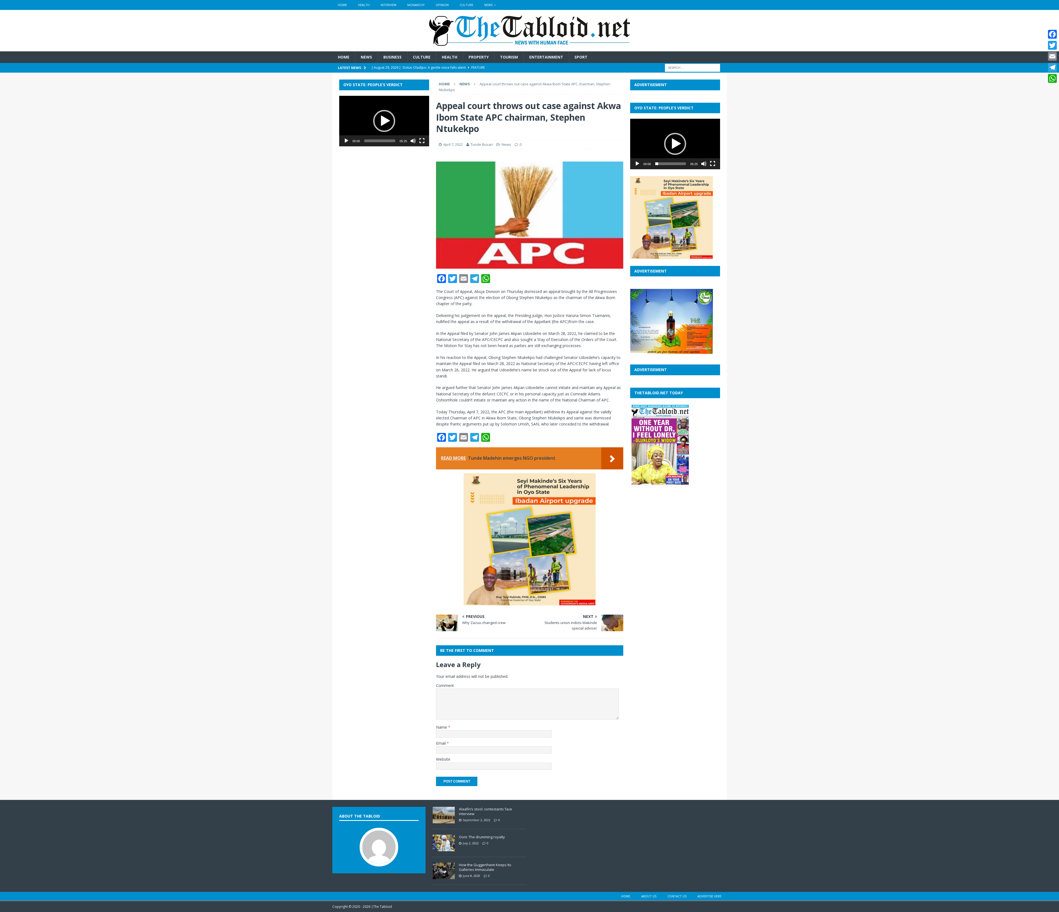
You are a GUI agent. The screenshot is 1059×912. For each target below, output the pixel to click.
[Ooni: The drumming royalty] (444, 848)
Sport (580, 57)
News (488, 5)
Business (392, 57)
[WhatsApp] (1052, 78)
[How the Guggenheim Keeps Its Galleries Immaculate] (444, 876)
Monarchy (416, 5)
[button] (384, 121)
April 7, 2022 (453, 144)
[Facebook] (1052, 34)
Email (441, 743)
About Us (648, 896)
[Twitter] (1052, 45)
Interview (388, 5)
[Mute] (413, 141)
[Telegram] (1052, 67)
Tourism (509, 57)
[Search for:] (692, 67)
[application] (384, 121)
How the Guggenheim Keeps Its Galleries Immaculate (485, 867)
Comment (445, 685)
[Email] (1052, 56)
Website (443, 759)
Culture (466, 5)
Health (364, 5)
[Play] (346, 141)
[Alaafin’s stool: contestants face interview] (444, 820)
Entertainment (546, 57)
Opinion (442, 5)
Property (479, 57)
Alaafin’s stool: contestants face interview (485, 811)
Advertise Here (709, 896)
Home (342, 5)
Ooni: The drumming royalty (482, 836)
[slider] (379, 140)
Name (442, 727)
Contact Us (676, 896)
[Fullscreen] (422, 141)
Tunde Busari (481, 144)
